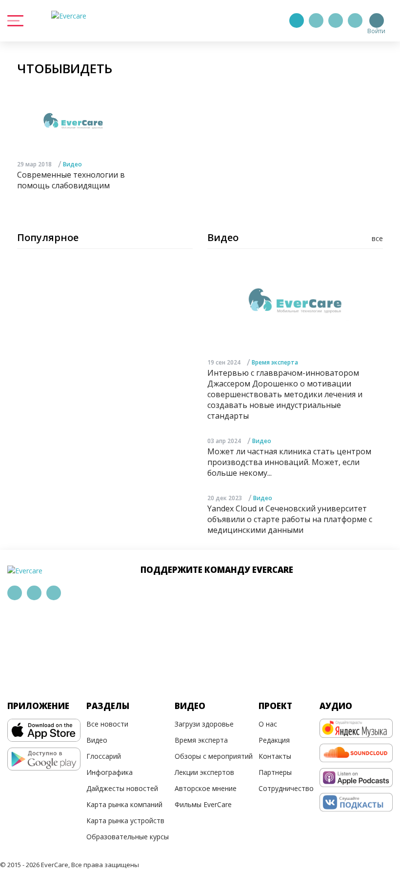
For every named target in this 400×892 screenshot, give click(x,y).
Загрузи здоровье (204, 724)
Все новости (107, 724)
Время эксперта (275, 362)
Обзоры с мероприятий (214, 756)
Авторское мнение (206, 788)
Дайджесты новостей (122, 788)
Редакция (274, 740)
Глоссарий (103, 756)
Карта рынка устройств (125, 820)
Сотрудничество (286, 788)
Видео (72, 164)
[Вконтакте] (335, 20)
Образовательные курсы (127, 836)
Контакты (275, 756)
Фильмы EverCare (203, 804)
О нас (268, 724)
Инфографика (109, 772)
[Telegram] (316, 20)
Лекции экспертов (204, 772)
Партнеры (275, 772)
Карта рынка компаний (124, 804)
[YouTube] (355, 20)
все (377, 238)
